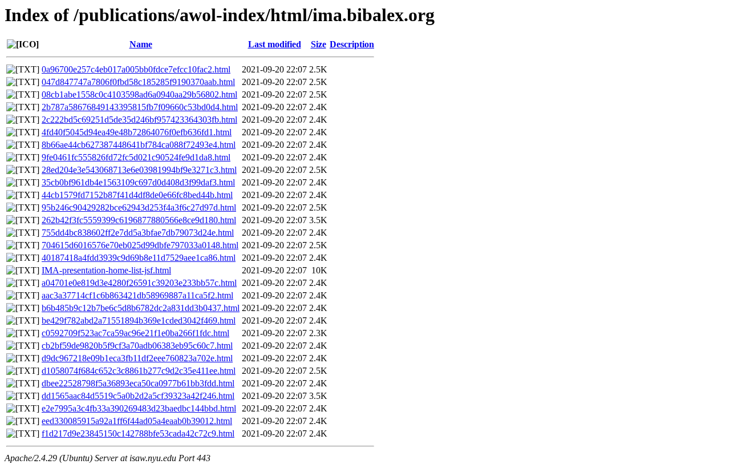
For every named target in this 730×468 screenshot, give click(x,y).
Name (140, 44)
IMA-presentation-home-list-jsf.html (106, 270)
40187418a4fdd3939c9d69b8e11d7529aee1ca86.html (139, 258)
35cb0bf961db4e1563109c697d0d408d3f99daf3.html (138, 182)
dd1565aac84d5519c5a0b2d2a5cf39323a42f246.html (138, 396)
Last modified (274, 44)
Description (352, 44)
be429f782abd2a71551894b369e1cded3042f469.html (139, 320)
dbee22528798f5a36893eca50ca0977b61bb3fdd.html (138, 383)
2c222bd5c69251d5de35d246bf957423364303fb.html (139, 119)
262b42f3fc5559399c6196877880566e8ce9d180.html (139, 220)
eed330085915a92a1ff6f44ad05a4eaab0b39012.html (137, 421)
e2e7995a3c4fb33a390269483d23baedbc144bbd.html (139, 408)
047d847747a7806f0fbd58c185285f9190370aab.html (138, 82)
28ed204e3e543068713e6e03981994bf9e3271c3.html (139, 170)
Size (318, 44)
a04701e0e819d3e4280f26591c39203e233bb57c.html (139, 283)
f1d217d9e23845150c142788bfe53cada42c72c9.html (138, 433)
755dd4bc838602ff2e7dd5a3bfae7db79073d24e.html (138, 232)
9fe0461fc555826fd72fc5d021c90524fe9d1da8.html (136, 157)
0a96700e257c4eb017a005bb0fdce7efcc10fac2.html (136, 69)
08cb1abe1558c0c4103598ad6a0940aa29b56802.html (139, 94)
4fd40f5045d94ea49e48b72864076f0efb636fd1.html (137, 132)
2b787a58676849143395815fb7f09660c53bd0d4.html (140, 107)
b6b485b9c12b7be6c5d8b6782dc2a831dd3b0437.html (141, 308)
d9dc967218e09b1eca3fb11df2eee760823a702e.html (137, 358)
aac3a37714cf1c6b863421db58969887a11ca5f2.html (137, 295)
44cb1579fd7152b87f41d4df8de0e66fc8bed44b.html (137, 195)
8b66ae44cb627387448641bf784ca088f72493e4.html (139, 145)
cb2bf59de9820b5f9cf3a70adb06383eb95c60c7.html (137, 345)
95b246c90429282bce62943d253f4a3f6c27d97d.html (139, 207)
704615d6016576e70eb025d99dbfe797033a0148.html (140, 245)
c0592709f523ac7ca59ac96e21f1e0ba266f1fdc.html (135, 333)
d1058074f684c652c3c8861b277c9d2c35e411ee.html (139, 371)
